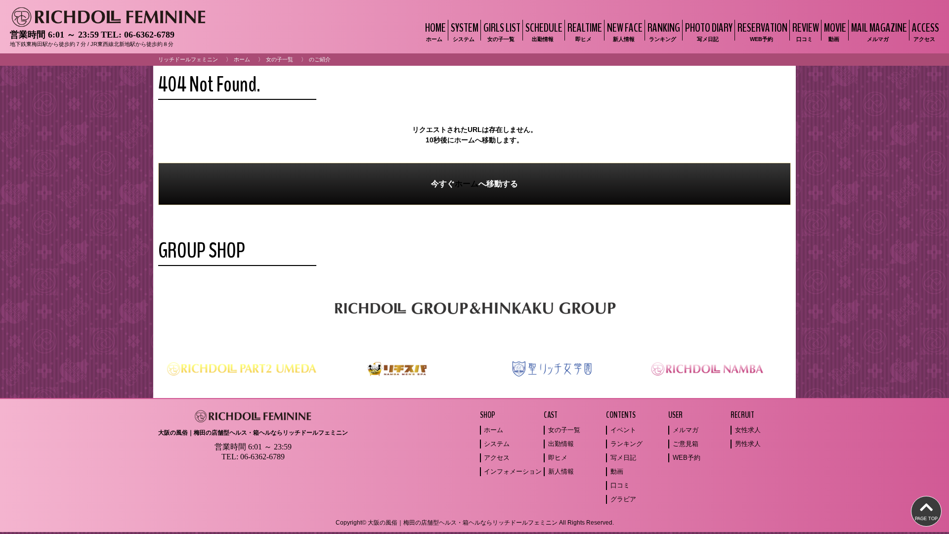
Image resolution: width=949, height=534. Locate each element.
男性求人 (748, 443)
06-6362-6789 (149, 35)
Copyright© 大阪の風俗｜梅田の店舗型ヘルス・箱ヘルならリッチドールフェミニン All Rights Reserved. (475, 522)
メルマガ (685, 430)
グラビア (623, 499)
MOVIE (835, 31)
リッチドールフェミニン (188, 59)
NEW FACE (625, 31)
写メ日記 (623, 457)
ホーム (242, 59)
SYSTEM (464, 31)
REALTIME (584, 31)
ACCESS (925, 31)
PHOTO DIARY (709, 31)
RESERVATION (762, 31)
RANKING (663, 31)
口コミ (620, 485)
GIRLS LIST (501, 31)
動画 (616, 471)
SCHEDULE (543, 31)
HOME (435, 31)
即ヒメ (557, 457)
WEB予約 (686, 457)
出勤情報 (561, 443)
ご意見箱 (685, 443)
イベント (623, 430)
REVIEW (805, 31)
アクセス (497, 457)
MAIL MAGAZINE (879, 31)
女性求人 (748, 430)
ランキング (626, 443)
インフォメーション (513, 471)
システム (497, 443)
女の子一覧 (279, 59)
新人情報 (561, 471)
